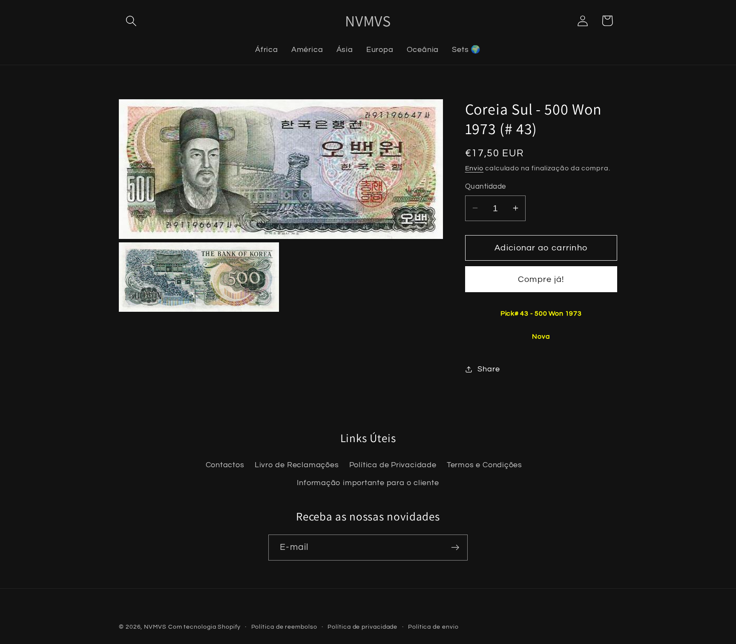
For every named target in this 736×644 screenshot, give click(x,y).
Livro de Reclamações (297, 465)
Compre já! (541, 279)
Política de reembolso (284, 627)
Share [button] (488, 369)
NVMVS (155, 627)
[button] (131, 21)
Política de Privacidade (393, 465)
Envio (474, 168)
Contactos (225, 465)
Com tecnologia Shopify (204, 627)
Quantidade (485, 186)
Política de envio (433, 627)
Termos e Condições (484, 465)
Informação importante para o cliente (368, 483)
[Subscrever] (455, 548)
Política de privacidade (362, 627)
